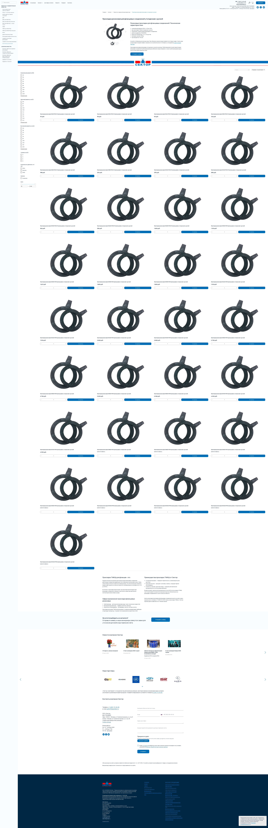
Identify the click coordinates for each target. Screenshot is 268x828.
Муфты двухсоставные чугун (170, 790)
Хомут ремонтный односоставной (6, 10)
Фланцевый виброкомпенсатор (9, 36)
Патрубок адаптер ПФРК (170, 799)
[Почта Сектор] (264, 7)
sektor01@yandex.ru (241, 4)
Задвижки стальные (6, 61)
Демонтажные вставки (169, 809)
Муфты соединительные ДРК (171, 791)
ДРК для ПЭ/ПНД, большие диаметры (172, 797)
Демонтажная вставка (7, 34)
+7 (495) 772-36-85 (241, 1)
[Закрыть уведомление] (265, 817)
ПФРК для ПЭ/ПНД (169, 800)
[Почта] (109, 734)
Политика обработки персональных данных (153, 793)
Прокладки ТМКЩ (168, 804)
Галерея (63, 2)
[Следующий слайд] (265, 652)
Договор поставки (147, 791)
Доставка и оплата (48, 2)
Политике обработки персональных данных (157, 747)
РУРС (3, 32)
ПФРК (3, 26)
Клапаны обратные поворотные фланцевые (7, 52)
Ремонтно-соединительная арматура (122, 12)
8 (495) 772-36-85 (157, 692)
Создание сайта (105, 821)
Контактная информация (149, 789)
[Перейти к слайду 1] (142, 686)
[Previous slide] (104, 31)
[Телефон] (106, 734)
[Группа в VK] (258, 7)
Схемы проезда (106, 722)
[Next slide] (125, 31)
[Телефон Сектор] (261, 7)
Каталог (40, 2)
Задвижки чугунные (6, 59)
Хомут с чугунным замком (8, 12)
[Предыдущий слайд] (20, 679)
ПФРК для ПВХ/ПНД (6, 28)
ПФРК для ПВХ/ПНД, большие (8, 30)
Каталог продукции (172, 782)
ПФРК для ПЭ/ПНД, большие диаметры (172, 802)
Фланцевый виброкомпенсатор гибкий (172, 810)
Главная (104, 12)
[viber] (249, 3)
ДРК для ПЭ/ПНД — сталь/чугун (171, 795)
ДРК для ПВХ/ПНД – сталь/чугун (8, 24)
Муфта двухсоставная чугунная (7, 15)
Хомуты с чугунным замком (170, 788)
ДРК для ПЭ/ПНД (168, 793)
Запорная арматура (169, 819)
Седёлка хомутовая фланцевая (6, 39)
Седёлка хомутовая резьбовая (9, 41)
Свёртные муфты (168, 786)
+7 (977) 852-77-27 (241, 2)
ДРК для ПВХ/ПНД (6, 19)
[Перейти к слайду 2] (143, 686)
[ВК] (104, 734)
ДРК (3, 17)
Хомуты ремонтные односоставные (172, 784)
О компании (33, 2)
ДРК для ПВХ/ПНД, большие (8, 21)
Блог (145, 794)
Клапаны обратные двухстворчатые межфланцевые (6, 56)
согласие (145, 745)
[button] (260, 2)
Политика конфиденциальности (248, 823)
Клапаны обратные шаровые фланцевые (8, 49)
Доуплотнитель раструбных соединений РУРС (173, 806)
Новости (57, 2)
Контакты (70, 2)
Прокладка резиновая (7, 43)
